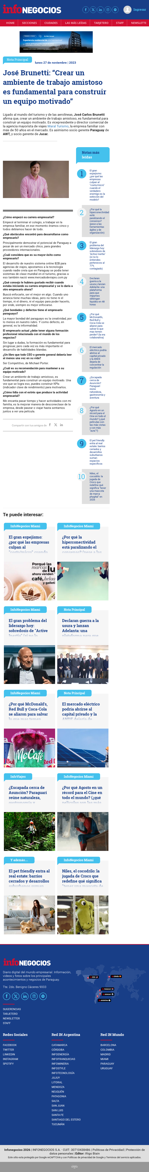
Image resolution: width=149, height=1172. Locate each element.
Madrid (105, 1054)
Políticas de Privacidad (108, 1150)
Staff (120, 23)
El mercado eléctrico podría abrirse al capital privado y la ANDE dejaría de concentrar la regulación (98, 357)
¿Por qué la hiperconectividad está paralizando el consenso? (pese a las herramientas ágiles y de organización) (99, 221)
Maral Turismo (58, 126)
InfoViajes (18, 776)
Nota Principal (17, 59)
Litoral (57, 1082)
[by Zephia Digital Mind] (74, 1167)
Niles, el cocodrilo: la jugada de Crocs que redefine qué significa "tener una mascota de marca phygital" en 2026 (98, 486)
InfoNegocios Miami (25, 526)
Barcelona (108, 1045)
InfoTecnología (63, 1073)
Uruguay (106, 1068)
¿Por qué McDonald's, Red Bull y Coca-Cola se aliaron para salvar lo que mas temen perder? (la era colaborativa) (97, 326)
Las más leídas (76, 23)
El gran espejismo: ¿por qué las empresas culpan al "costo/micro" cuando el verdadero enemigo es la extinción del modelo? (97, 185)
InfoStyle (59, 1068)
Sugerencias (12, 1009)
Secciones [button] (29, 23)
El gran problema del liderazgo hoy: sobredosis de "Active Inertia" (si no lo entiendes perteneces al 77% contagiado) (97, 255)
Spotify (8, 1063)
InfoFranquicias (63, 1059)
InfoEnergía (60, 1054)
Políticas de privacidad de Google (86, 1157)
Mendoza (58, 1087)
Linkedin (9, 1054)
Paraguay (107, 1063)
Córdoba (58, 1049)
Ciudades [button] (51, 23)
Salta (55, 1100)
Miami (104, 1059)
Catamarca (59, 1045)
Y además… (19, 860)
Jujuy (56, 1077)
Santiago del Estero (66, 1119)
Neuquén (58, 1091)
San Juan (58, 1105)
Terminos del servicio (117, 1157)
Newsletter (11, 1018)
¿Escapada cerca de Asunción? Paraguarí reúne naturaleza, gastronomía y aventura (97, 387)
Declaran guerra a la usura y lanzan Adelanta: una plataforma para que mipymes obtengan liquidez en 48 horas (97, 291)
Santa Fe (58, 1114)
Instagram (10, 1059)
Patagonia (59, 1096)
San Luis (57, 1110)
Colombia (107, 1049)
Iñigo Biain (92, 1153)
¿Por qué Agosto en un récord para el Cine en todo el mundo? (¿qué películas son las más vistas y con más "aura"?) (98, 419)
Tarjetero (101, 23)
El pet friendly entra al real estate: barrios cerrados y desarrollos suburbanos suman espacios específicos (97, 452)
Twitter (8, 1049)
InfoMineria (60, 1063)
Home (10, 23)
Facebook (10, 1045)
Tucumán (58, 1124)
